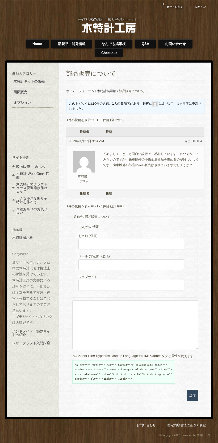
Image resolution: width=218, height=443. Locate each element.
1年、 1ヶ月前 (178, 103)
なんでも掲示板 (114, 44)
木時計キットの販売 (29, 81)
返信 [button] (187, 141)
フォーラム (86, 91)
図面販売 (20, 92)
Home (37, 44)
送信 (192, 395)
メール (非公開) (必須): (94, 256)
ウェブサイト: (88, 277)
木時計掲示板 (106, 91)
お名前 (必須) (87, 236)
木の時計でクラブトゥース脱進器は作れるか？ (31, 187)
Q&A (145, 44)
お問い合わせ (175, 44)
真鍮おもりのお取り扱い (31, 211)
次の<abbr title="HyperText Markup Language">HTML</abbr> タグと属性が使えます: (133, 356)
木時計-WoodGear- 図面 (32, 175)
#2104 (197, 141)
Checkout (109, 53)
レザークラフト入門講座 (31, 343)
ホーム (71, 91)
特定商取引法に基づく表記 (186, 425)
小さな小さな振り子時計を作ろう (31, 200)
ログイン (200, 6)
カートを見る (173, 5)
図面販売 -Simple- (31, 167)
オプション (22, 103)
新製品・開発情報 (72, 44)
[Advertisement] (32, 135)
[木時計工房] (109, 32)
